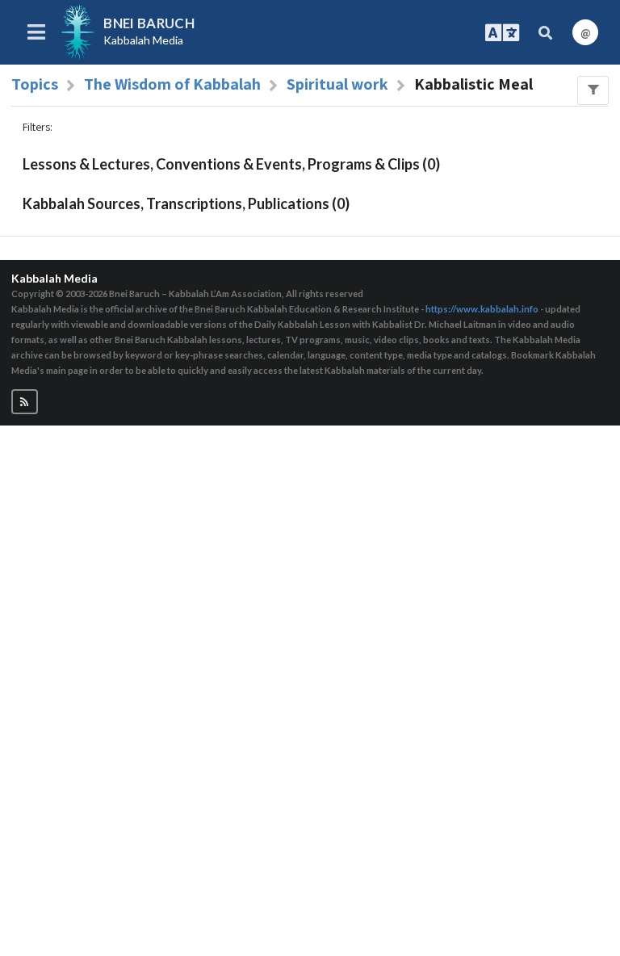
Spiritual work (337, 84)
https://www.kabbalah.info (481, 309)
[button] (24, 401)
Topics (34, 84)
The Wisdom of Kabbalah (172, 84)
